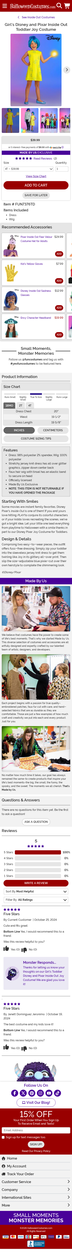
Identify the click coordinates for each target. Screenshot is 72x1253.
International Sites (16, 1197)
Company (10, 1190)
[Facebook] (14, 1093)
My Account (16, 1166)
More (6, 1205)
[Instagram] (40, 1093)
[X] (23, 1093)
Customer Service (16, 1182)
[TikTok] (57, 1093)
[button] (67, 6)
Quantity (61, 162)
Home (12, 1158)
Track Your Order (20, 1174)
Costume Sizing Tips (36, 438)
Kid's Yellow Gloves (32, 263)
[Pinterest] (31, 1093)
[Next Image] (66, 69)
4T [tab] (29, 405)
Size (6, 162)
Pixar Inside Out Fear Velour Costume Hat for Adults (36, 239)
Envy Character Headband (36, 317)
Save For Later (36, 195)
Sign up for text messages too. (26, 1137)
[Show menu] (4, 6)
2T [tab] (20, 405)
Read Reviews (43, 158)
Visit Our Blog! (38, 1102)
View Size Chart (36, 176)
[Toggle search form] (59, 6)
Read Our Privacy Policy (36, 1151)
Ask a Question (36, 822)
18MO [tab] (9, 405)
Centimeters (53, 430)
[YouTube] (48, 1093)
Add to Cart (36, 185)
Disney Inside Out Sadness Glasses (36, 292)
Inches (19, 430)
